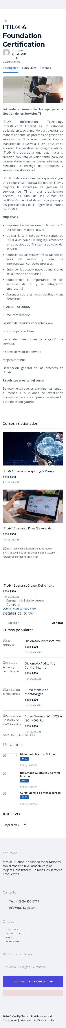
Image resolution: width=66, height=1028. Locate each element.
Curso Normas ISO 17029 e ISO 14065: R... (43, 718)
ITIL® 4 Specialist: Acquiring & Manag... (29, 471)
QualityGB (19, 54)
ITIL (5, 20)
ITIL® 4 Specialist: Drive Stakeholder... (28, 528)
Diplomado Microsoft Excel (43, 641)
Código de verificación (33, 981)
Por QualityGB (11, 482)
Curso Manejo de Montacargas (36, 692)
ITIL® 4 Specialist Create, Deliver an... (28, 585)
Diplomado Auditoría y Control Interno (40, 665)
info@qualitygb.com (22, 908)
